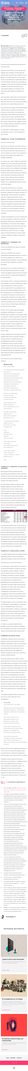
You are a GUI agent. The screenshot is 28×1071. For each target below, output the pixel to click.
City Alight (17, 790)
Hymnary (19, 788)
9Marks (3, 783)
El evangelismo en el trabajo (14, 993)
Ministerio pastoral (15, 8)
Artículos (8, 8)
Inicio (7, 1057)
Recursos (12, 1057)
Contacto (19, 1057)
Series (19, 9)
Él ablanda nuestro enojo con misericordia (14, 1033)
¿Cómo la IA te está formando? (14, 953)
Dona (21, 3)
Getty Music (12, 790)
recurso (6, 782)
